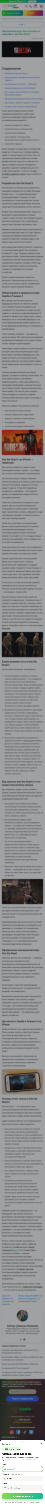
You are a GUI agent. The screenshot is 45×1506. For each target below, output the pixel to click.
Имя (4, 1464)
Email (5, 1484)
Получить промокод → (22, 1496)
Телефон (12, 1474)
